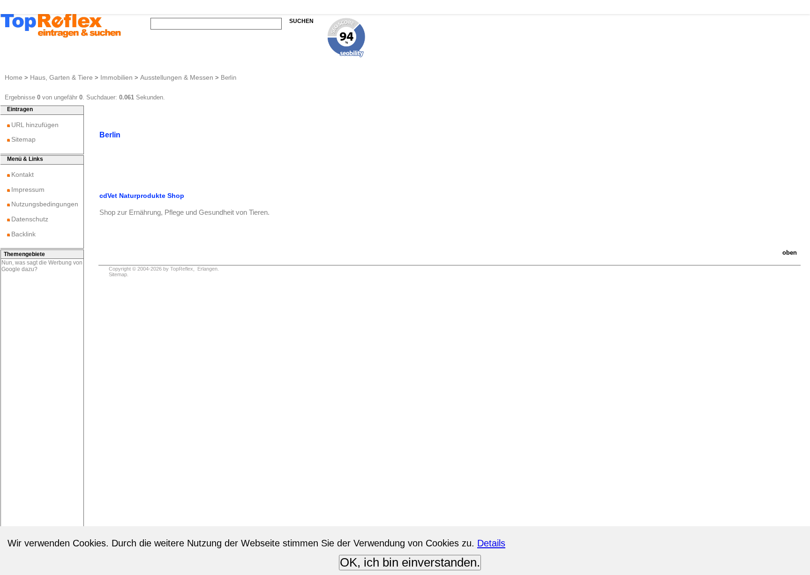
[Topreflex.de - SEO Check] (346, 55)
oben (789, 252)
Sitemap (23, 139)
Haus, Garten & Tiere (61, 77)
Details (491, 542)
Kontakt (22, 174)
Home (13, 77)
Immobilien (116, 77)
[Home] (61, 36)
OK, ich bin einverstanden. (410, 562)
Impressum (28, 189)
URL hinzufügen (35, 125)
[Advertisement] (42, 419)
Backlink (23, 234)
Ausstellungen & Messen (176, 77)
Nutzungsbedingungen (44, 204)
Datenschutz (29, 219)
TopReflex (181, 269)
